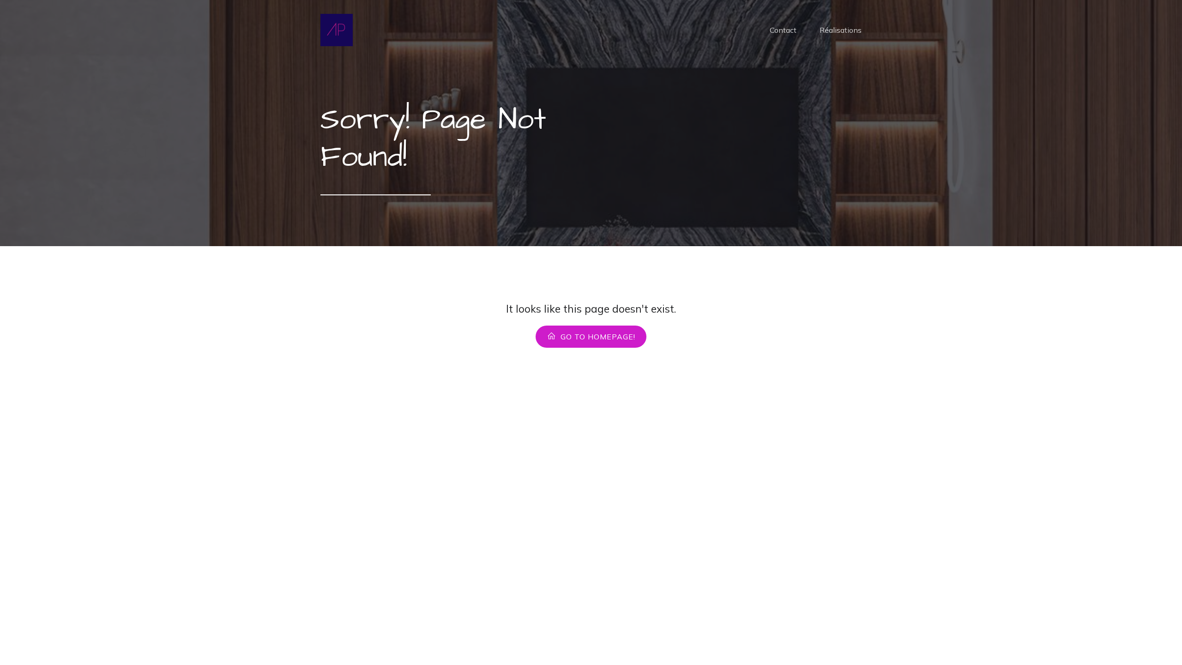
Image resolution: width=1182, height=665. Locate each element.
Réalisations (841, 30)
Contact (783, 30)
